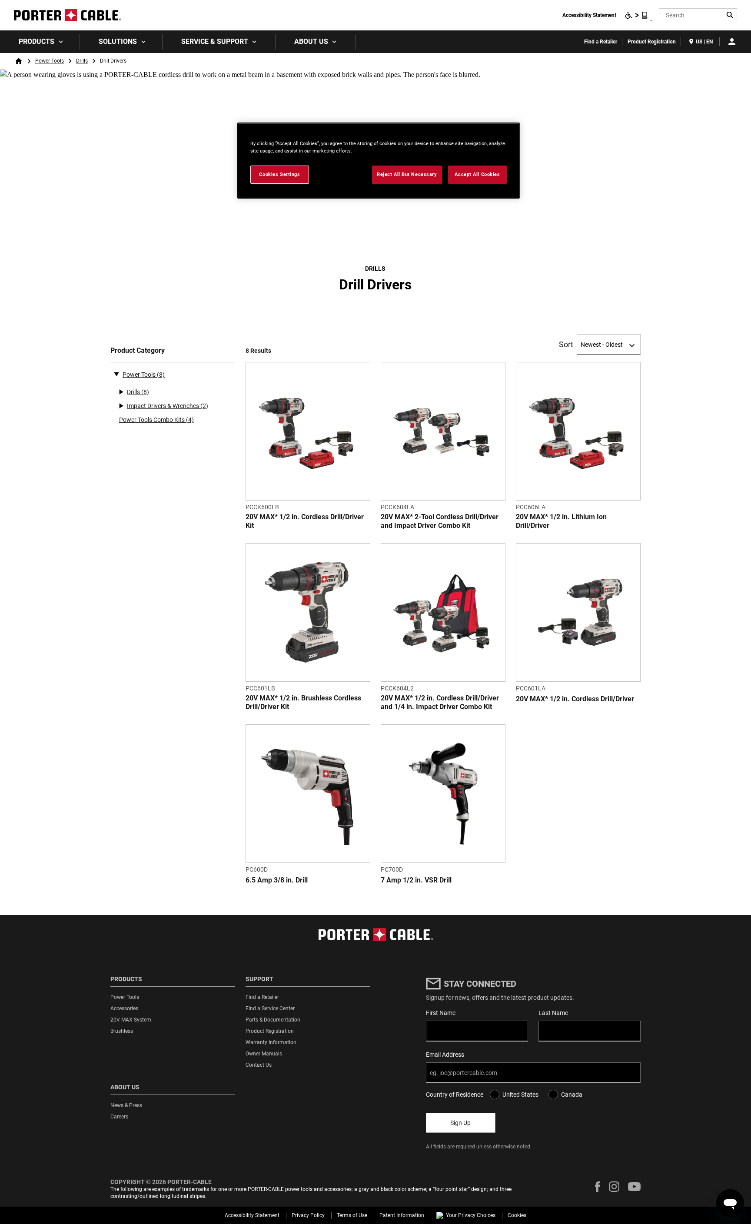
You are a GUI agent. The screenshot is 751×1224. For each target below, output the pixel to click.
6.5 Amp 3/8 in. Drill (277, 880)
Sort (566, 344)
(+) (120, 392)
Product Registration (652, 42)
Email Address (445, 1054)
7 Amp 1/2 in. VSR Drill (416, 880)
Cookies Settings (279, 174)
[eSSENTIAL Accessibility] (636, 15)
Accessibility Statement (589, 15)
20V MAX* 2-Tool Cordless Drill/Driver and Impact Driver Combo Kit (439, 521)
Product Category (137, 350)
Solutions (118, 41)
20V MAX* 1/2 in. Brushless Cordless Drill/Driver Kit (303, 702)
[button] (597, 1186)
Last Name (553, 1012)
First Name (440, 1012)
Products (36, 41)
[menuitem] (40, 41)
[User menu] (732, 42)
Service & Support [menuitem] (214, 41)
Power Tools (49, 61)
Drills (82, 61)
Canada (571, 1094)
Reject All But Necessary (407, 174)
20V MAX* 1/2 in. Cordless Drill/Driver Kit (305, 521)
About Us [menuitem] (311, 41)
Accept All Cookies (477, 174)
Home (18, 61)
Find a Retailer (600, 42)
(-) (116, 373)
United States (520, 1094)
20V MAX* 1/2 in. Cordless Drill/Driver (575, 699)
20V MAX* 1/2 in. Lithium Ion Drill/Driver (561, 521)
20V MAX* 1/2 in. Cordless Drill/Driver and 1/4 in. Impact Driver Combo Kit (440, 702)
